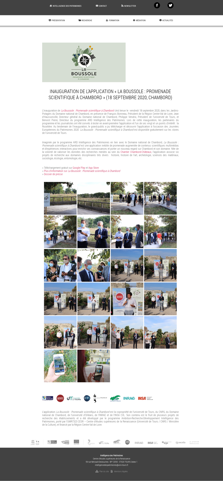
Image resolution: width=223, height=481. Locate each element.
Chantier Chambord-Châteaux (136, 152)
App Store (93, 167)
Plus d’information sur (82, 171)
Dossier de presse (53, 174)
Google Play (79, 167)
